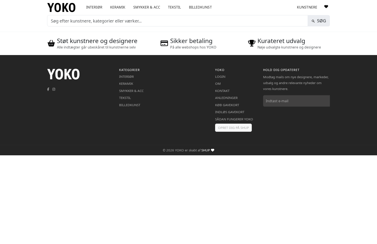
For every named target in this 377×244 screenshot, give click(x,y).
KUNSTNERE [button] (307, 7)
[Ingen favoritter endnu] (326, 6)
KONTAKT (222, 90)
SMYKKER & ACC (146, 7)
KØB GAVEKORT (227, 105)
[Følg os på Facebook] (48, 89)
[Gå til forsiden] (63, 7)
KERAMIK (117, 7)
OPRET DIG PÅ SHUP (233, 127)
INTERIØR (94, 7)
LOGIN (220, 76)
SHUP (205, 150)
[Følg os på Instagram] (53, 89)
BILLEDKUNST (200, 7)
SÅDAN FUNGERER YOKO (234, 119)
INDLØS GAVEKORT (229, 112)
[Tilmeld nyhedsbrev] (325, 101)
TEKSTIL (174, 7)
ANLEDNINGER (226, 97)
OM (218, 83)
